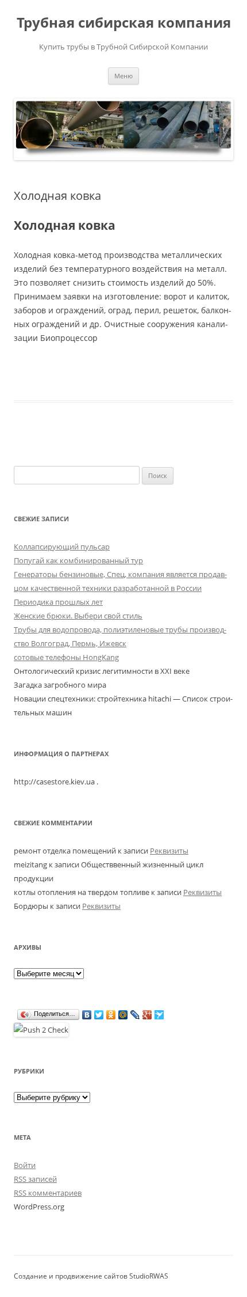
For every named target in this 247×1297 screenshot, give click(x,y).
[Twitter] (99, 1014)
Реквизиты (169, 850)
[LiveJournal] (135, 1014)
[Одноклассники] (111, 1014)
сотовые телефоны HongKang (66, 657)
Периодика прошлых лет (58, 602)
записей (35, 1179)
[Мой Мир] (123, 1014)
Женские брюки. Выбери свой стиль (78, 615)
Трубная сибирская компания (124, 23)
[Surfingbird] (159, 1014)
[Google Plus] (147, 1014)
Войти (25, 1165)
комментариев (48, 1193)
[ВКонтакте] (87, 1014)
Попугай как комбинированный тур (78, 560)
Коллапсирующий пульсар (62, 546)
